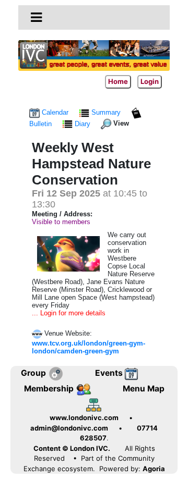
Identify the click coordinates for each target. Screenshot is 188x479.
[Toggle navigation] (36, 18)
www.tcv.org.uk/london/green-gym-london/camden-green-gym (88, 347)
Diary (82, 124)
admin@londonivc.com (69, 428)
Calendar (55, 112)
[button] (36, 17)
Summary (106, 112)
